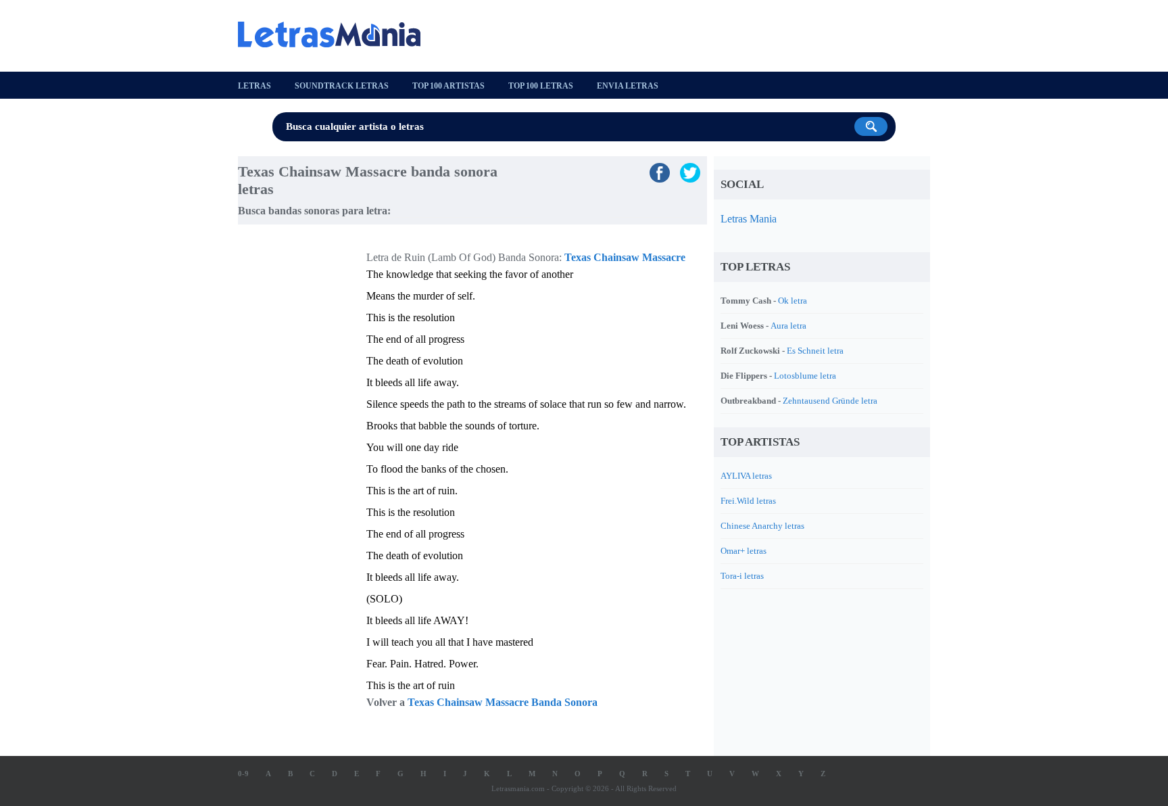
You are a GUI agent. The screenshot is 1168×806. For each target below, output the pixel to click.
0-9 (243, 773)
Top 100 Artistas (448, 86)
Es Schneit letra (815, 351)
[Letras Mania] (336, 34)
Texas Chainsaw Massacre (624, 257)
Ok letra (792, 300)
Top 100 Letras (540, 86)
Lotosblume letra (805, 376)
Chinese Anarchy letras (762, 526)
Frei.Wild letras (748, 501)
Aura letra (788, 326)
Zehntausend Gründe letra (830, 401)
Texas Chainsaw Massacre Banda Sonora (503, 702)
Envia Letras (627, 86)
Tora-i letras (742, 576)
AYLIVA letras (746, 476)
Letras (254, 86)
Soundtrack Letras (342, 86)
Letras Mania (749, 218)
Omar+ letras (743, 551)
